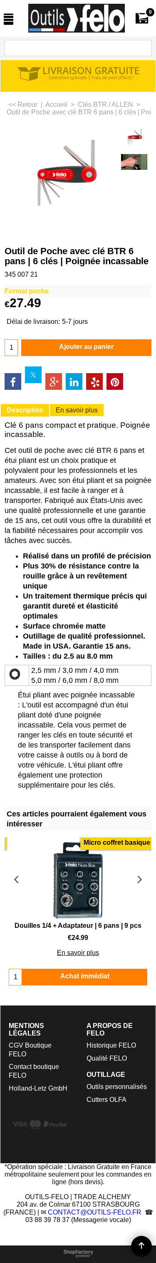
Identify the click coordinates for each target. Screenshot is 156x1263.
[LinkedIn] (74, 381)
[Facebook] (13, 381)
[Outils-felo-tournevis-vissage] (76, 18)
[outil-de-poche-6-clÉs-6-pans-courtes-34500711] (134, 139)
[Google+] (53, 381)
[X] (33, 374)
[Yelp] (94, 381)
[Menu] (8, 19)
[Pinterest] (114, 381)
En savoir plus (77, 410)
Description (25, 410)
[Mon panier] (142, 18)
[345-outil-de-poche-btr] (134, 162)
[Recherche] (144, 48)
